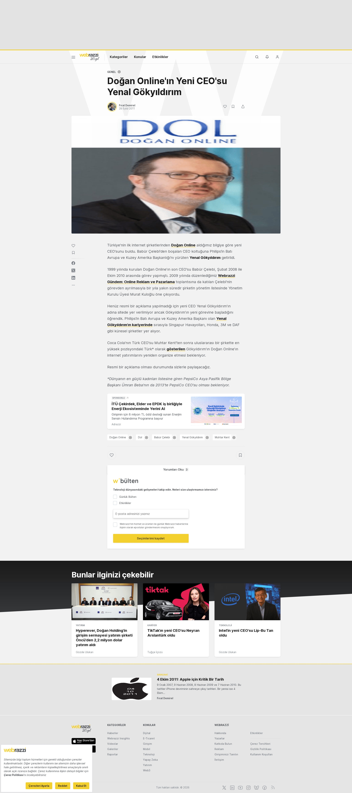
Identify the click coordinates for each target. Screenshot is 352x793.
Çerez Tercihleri (260, 743)
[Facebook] (264, 787)
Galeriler (112, 749)
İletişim (219, 759)
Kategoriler (119, 57)
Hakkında (220, 733)
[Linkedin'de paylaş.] (73, 278)
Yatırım (80, 625)
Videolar (112, 743)
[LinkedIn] (232, 787)
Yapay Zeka (150, 759)
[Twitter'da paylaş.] (73, 270)
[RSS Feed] (272, 787)
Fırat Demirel (165, 698)
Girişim (147, 743)
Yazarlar (219, 738)
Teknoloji (225, 625)
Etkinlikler (160, 57)
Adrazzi (116, 424)
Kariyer (152, 625)
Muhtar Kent (222, 437)
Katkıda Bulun (223, 743)
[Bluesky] (256, 787)
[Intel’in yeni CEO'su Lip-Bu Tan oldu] (247, 601)
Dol (140, 437)
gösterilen (176, 349)
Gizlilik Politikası (260, 749)
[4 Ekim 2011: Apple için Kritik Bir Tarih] (131, 689)
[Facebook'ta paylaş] (73, 263)
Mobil (146, 749)
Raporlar (112, 754)
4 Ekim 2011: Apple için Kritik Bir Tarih (190, 679)
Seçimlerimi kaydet (151, 538)
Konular (140, 57)
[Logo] (89, 57)
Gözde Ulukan (84, 652)
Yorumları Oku (175, 469)
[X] (224, 787)
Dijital (146, 733)
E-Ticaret (149, 738)
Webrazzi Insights (118, 738)
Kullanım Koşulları (261, 754)
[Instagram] (248, 787)
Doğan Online (183, 245)
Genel (111, 71)
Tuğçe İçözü (155, 652)
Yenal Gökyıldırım (192, 437)
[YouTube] (240, 787)
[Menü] (73, 58)
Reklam (219, 749)
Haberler (112, 733)
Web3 (146, 770)
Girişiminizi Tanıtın (226, 754)
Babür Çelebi (162, 437)
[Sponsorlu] (216, 411)
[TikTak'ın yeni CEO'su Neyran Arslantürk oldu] (176, 601)
